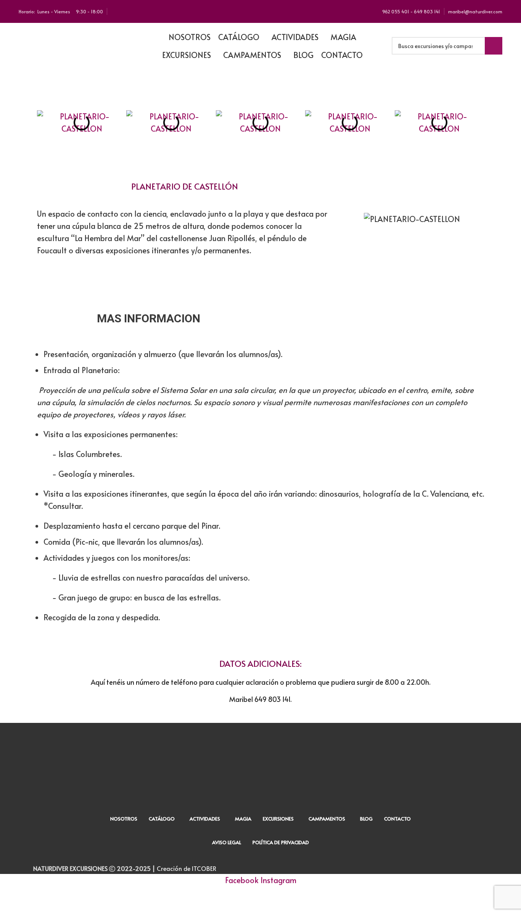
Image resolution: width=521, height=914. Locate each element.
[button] (48, 122)
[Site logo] (76, 44)
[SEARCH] (493, 46)
